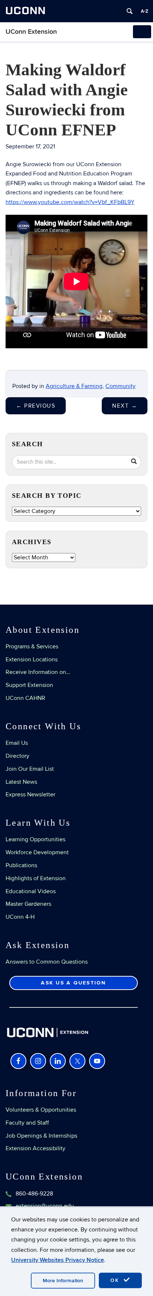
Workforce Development (37, 852)
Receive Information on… (38, 672)
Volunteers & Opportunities (41, 1110)
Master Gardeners (28, 904)
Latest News (21, 782)
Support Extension (29, 685)
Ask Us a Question (73, 983)
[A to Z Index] (144, 11)
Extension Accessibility (35, 1148)
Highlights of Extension (36, 878)
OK (115, 1280)
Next (124, 405)
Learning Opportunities (35, 839)
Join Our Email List (30, 769)
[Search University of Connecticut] (130, 11)
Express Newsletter (30, 794)
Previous (35, 405)
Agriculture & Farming (74, 386)
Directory (17, 756)
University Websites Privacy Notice (57, 1260)
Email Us (17, 743)
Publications (21, 865)
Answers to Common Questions (47, 962)
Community (120, 386)
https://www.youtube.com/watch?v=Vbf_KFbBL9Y (70, 202)
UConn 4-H (20, 917)
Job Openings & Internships (41, 1135)
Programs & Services (32, 646)
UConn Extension (31, 32)
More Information (63, 1280)
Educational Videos (31, 891)
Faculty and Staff (27, 1122)
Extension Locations (32, 659)
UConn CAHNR (25, 698)
